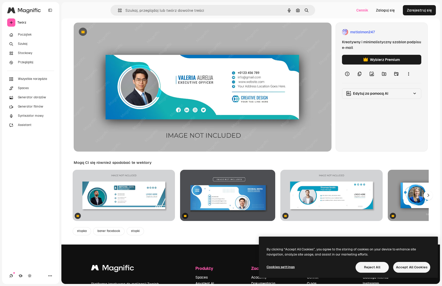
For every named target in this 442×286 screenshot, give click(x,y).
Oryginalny (109, 32)
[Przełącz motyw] (30, 276)
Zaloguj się (385, 10)
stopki (135, 231)
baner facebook (108, 231)
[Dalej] (428, 195)
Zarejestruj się (419, 10)
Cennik (362, 10)
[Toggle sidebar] (50, 10)
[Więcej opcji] (408, 74)
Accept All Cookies (411, 267)
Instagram (371, 283)
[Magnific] (112, 269)
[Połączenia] (11, 276)
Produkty (204, 268)
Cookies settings (281, 267)
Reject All (372, 267)
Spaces (201, 277)
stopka (82, 231)
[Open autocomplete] (118, 10)
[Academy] (20, 276)
